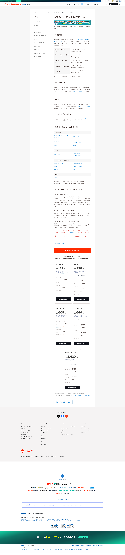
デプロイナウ (44, 432)
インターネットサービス (25, 549)
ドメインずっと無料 (25, 430)
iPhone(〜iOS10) (77, 163)
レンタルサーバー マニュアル (68, 426)
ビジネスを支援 (42, 549)
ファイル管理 (37, 46)
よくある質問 (64, 428)
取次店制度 (23, 434)
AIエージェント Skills (26, 438)
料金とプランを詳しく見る (63, 402)
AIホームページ (44, 426)
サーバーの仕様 (24, 432)
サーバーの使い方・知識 (67, 434)
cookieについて (54, 456)
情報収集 (66, 549)
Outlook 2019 (76, 136)
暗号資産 (75, 549)
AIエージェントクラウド (46, 428)
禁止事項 (28, 456)
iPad (55, 166)
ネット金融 (71, 549)
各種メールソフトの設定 (78, 91)
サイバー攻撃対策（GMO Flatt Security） (57, 520)
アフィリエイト (37, 56)
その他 (87, 549)
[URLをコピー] (66, 416)
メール (35, 39)
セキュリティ (37, 49)
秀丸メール (76, 145)
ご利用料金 (43, 438)
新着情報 (83, 426)
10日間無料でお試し (72, 250)
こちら (70, 76)
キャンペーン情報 (85, 428)
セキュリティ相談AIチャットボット (66, 519)
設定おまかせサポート (66, 432)
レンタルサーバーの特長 (26, 426)
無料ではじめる (113, 4)
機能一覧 (23, 428)
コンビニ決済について (63, 456)
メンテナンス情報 (85, 430)
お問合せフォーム (73, 233)
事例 (91, 4)
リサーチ (61, 549)
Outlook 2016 (58, 141)
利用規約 (23, 456)
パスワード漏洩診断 (47, 519)
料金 (88, 4)
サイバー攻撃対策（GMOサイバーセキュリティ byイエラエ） (39, 520)
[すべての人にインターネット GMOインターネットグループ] (115, 1)
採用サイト (68, 499)
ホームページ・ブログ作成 (40, 35)
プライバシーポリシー (45, 456)
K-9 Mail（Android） (78, 166)
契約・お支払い (37, 32)
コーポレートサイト (59, 499)
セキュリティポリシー (35, 456)
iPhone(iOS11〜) (59, 163)
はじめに (36, 25)
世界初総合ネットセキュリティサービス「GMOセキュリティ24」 (32, 519)
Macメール (57, 154)
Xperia (56, 169)
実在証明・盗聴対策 (24, 520)
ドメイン (36, 29)
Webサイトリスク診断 (55, 519)
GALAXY (75, 169)
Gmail (56, 177)
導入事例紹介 (44, 444)
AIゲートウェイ (44, 430)
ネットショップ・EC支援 (35, 549)
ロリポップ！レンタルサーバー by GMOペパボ (17, 4)
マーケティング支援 (55, 549)
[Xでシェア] (58, 416)
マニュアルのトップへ (59, 243)
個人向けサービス (81, 549)
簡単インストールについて (40, 53)
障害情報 (83, 432)
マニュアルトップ (38, 22)
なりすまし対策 (68, 520)
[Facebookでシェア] (62, 416)
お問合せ (63, 430)
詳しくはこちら (81, 276)
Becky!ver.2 (57, 145)
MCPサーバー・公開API (26, 436)
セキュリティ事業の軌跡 (76, 520)
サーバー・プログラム (39, 42)
